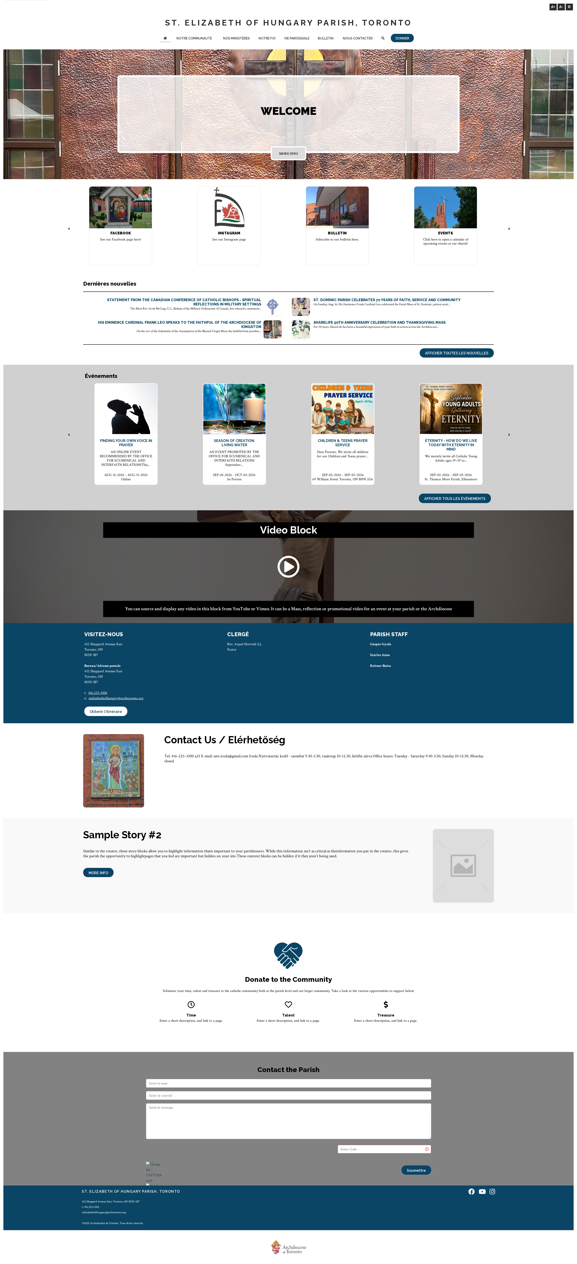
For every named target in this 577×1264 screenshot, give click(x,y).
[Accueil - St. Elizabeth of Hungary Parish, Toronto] (165, 38)
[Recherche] (383, 38)
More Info (288, 153)
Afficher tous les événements (454, 499)
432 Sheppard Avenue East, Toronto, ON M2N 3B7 (111, 1201)
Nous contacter (358, 38)
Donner (402, 38)
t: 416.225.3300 (90, 1207)
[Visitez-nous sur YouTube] (482, 1192)
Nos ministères (236, 38)
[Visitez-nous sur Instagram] (492, 1192)
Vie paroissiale (296, 38)
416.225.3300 (97, 693)
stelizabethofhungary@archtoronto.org (116, 698)
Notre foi (267, 38)
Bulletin (326, 38)
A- (561, 7)
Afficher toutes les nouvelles (456, 353)
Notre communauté (194, 38)
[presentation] (69, 229)
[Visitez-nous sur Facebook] (471, 1192)
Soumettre (416, 1170)
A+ (553, 7)
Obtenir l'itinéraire (106, 711)
